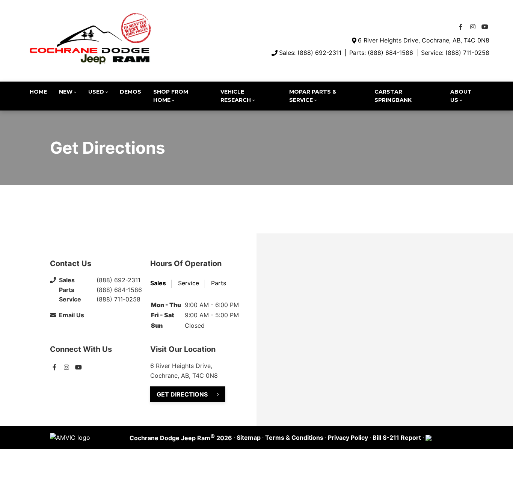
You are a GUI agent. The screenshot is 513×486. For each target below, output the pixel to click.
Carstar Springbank (393, 95)
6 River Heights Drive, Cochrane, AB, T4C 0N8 (423, 40)
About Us (461, 95)
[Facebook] (460, 26)
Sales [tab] (158, 283)
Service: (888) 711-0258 (455, 52)
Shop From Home (170, 95)
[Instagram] (472, 26)
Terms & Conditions (294, 437)
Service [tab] (188, 283)
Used (96, 91)
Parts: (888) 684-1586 (381, 52)
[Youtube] (484, 26)
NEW (65, 91)
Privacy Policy (348, 437)
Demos (130, 91)
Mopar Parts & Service (312, 95)
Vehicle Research (235, 95)
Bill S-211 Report (397, 437)
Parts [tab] (218, 283)
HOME (38, 91)
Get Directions (182, 394)
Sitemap (249, 437)
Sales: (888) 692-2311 (310, 52)
